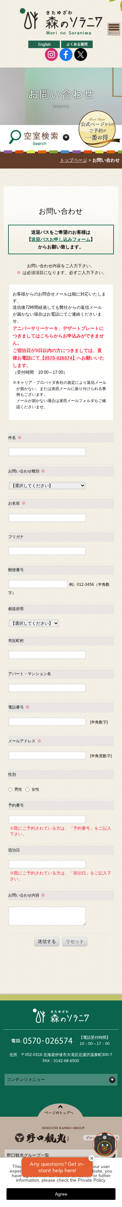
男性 (17, 789)
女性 (35, 789)
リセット (75, 941)
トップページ (73, 160)
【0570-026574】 (58, 357)
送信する (47, 941)
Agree (61, 1194)
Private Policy (91, 1180)
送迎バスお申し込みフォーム (60, 239)
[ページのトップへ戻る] (108, 1156)
